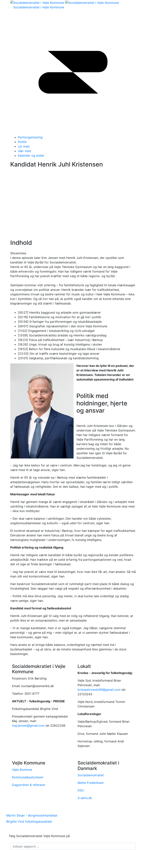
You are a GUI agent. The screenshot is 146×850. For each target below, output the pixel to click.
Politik (22, 142)
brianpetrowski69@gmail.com (99, 689)
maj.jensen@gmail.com (28, 725)
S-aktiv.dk (85, 798)
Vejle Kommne (22, 770)
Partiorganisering (30, 137)
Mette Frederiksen (91, 783)
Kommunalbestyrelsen (27, 777)
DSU (81, 790)
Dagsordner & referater (28, 785)
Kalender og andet (31, 155)
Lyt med (23, 146)
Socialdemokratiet (91, 775)
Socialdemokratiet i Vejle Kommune (38, 7)
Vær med (24, 151)
